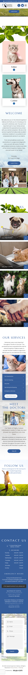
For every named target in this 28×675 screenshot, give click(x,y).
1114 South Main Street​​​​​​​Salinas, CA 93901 (15, 546)
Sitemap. (21, 667)
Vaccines (6, 383)
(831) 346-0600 (15, 550)
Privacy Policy (14, 667)
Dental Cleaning (8, 380)
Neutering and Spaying (10, 387)
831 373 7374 (15, 607)
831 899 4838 (15, 596)
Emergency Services (9, 391)
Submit (12, 651)
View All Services (11, 396)
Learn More (14, 11)
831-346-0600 (19, 581)
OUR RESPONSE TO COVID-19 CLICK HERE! (15, 1)
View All (14, 451)
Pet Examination (8, 376)
